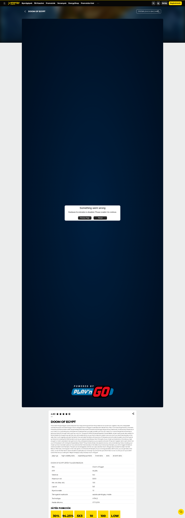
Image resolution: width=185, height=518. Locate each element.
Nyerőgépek (27, 3)
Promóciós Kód (87, 3)
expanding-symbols (85, 456)
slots (107, 456)
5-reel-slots (99, 456)
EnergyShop (73, 3)
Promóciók (50, 3)
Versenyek (61, 3)
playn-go (55, 456)
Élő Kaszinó (39, 3)
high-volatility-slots (68, 456)
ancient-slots (117, 456)
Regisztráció (175, 3)
